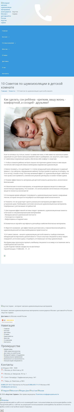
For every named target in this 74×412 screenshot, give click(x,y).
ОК (2, 411)
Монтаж (5, 49)
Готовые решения (8, 43)
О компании (8, 340)
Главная (4, 31)
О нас (4, 67)
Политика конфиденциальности (47, 394)
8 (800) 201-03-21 (7, 385)
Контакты (5, 73)
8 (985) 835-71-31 (34, 385)
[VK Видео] (41, 390)
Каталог (5, 37)
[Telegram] (5, 390)
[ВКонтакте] (14, 390)
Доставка (5, 61)
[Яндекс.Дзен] (24, 390)
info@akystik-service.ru (9, 387)
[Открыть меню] (72, 12)
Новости (12, 91)
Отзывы (4, 55)
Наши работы (8, 336)
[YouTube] (34, 390)
